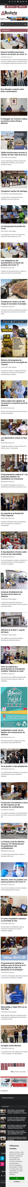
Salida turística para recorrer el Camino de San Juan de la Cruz (14, 153)
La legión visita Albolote (11, 1046)
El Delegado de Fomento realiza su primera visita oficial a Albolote (14, 121)
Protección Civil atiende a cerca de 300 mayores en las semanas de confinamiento (14, 805)
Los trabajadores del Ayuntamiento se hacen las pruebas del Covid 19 (12, 263)
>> (6, 1068)
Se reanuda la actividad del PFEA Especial (12, 514)
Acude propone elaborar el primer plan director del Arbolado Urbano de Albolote (17, 1139)
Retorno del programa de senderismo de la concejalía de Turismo (14, 362)
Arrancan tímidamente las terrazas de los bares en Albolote (12, 594)
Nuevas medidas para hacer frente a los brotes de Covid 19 (14, 53)
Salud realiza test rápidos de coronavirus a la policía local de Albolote (14, 403)
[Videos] (14, 1082)
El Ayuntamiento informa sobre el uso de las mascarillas (14, 553)
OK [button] (17, 1178)
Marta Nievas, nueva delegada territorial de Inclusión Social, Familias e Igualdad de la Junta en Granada (13, 1112)
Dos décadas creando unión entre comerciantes (12, 90)
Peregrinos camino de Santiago (14, 191)
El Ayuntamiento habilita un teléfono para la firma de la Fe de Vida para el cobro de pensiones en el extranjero (13, 966)
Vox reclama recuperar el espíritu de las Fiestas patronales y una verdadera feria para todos (16, 1127)
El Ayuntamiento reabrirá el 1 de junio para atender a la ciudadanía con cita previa (14, 476)
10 (2, 1068)
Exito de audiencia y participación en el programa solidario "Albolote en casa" (13, 669)
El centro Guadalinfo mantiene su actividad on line (13, 920)
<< (2, 1065)
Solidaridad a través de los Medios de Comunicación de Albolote (13, 732)
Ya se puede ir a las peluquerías (14, 766)
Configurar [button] (17, 1181)
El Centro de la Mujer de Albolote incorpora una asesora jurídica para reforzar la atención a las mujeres (13, 1120)
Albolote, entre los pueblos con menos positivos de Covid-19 (14, 881)
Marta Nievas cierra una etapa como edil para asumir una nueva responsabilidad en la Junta (16, 1132)
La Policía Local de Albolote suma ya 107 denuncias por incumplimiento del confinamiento (12, 845)
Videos (23, 7)
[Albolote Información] (14, 13)
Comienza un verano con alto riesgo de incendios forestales (13, 303)
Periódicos (11, 7)
